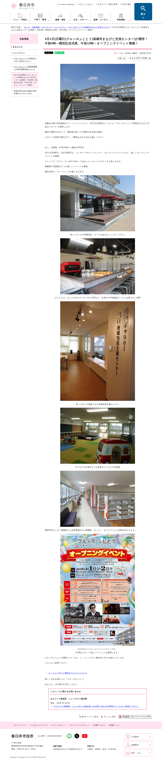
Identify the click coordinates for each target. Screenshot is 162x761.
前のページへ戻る (90, 717)
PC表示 (126, 717)
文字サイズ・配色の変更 (108, 4)
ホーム (27, 27)
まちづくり (47, 27)
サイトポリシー (59, 725)
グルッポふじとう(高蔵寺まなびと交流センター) (89, 27)
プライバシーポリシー (80, 725)
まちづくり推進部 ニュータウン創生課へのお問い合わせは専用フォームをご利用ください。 (96, 706)
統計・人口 (136, 753)
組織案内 (135, 745)
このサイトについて (39, 725)
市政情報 (36, 27)
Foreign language (66, 4)
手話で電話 (126, 4)
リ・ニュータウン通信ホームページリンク (67, 673)
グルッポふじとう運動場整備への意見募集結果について (25, 68)
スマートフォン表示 (142, 716)
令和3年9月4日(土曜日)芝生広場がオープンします (25, 92)
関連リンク (115, 725)
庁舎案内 (135, 737)
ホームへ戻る (110, 717)
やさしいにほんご (86, 4)
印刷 (120, 58)
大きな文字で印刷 (138, 58)
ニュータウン (60, 27)
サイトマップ (20, 725)
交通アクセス (99, 725)
